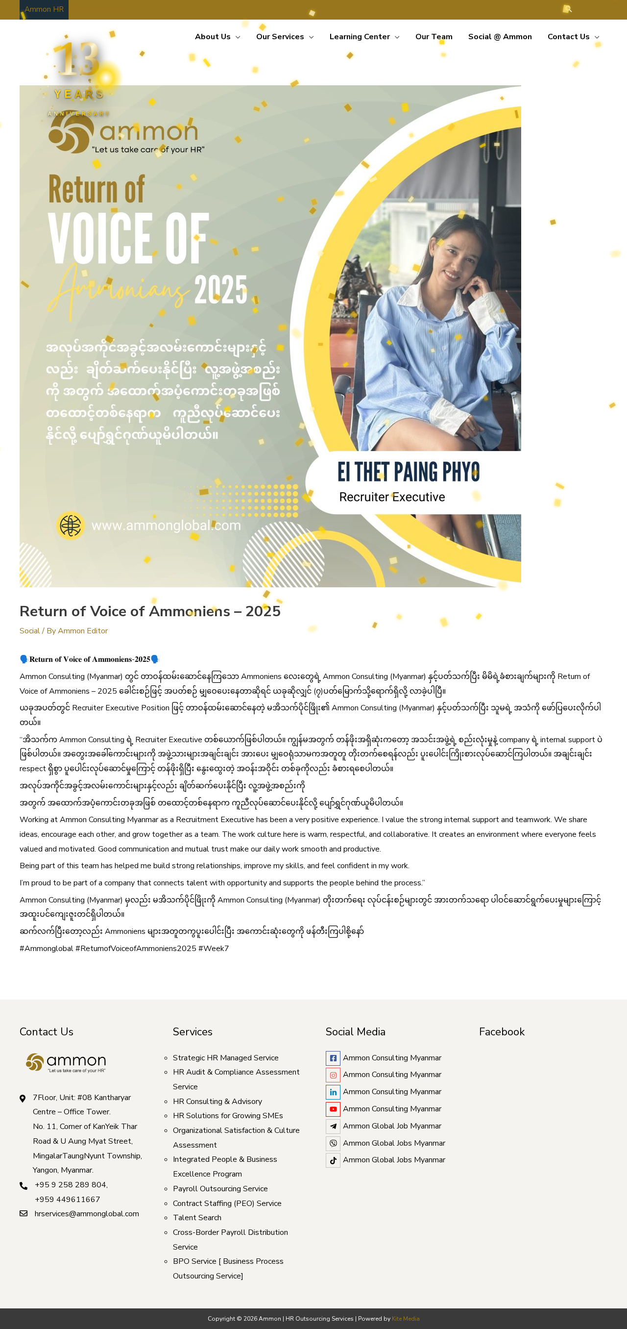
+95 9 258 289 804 (70, 1184)
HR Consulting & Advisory (217, 1101)
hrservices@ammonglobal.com (87, 1213)
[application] (236, 37)
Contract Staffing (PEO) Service (227, 1203)
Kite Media (406, 1319)
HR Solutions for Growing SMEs (228, 1115)
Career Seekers (99, 9)
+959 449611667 (67, 1199)
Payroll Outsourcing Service (220, 1188)
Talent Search (197, 1217)
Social (30, 631)
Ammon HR (44, 9)
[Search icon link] (568, 10)
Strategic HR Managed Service (226, 1058)
